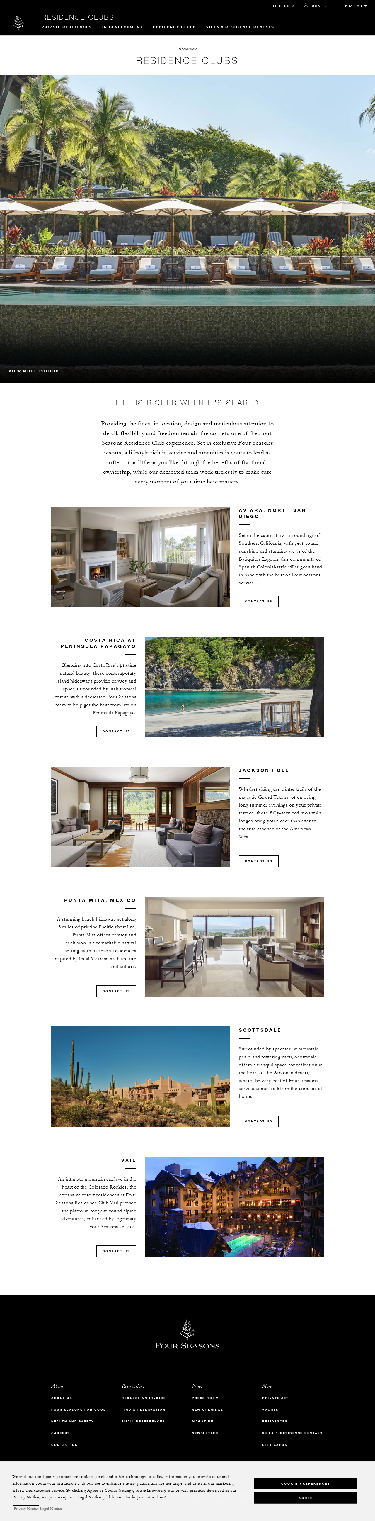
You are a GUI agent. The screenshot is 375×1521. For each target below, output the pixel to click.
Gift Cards (274, 1445)
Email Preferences (143, 1421)
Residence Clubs (78, 17)
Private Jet (275, 1398)
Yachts (270, 1410)
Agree (306, 1498)
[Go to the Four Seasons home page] (18, 21)
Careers (60, 1433)
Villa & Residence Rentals (240, 27)
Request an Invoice (144, 1398)
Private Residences (67, 27)
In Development (122, 27)
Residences (282, 6)
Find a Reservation (144, 1410)
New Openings (207, 1410)
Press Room (205, 1398)
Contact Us (258, 601)
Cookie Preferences (305, 1483)
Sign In (319, 6)
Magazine (202, 1421)
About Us (61, 1398)
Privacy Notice (26, 1508)
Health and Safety (72, 1421)
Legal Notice (51, 1508)
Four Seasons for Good (78, 1410)
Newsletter (205, 1433)
